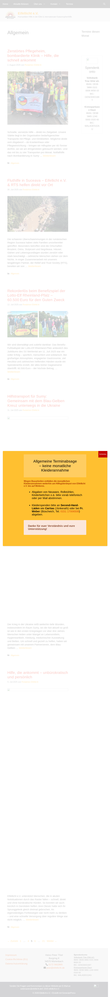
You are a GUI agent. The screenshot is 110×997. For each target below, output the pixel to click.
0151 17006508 (70, 511)
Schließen (103, 454)
